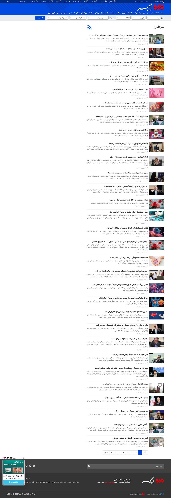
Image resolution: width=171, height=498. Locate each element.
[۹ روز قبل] (156, 107)
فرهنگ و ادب (155, 13)
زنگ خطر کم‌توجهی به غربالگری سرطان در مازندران (128, 143)
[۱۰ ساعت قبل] (156, 39)
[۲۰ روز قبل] (156, 204)
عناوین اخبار (51, 13)
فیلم (65, 13)
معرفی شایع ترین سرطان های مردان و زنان (131, 411)
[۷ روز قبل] (156, 93)
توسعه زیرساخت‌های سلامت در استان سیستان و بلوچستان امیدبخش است (119, 35)
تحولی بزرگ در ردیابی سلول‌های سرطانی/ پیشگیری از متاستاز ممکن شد (120, 284)
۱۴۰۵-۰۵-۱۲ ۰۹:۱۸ (141, 253)
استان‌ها (76, 13)
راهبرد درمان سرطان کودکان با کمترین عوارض (130, 438)
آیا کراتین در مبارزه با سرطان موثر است (133, 130)
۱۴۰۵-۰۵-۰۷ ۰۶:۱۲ (141, 320)
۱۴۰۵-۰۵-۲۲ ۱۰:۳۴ (141, 195)
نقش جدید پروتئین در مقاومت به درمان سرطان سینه (127, 173)
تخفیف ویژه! (13, 482)
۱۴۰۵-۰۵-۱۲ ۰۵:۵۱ (141, 266)
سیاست (91, 13)
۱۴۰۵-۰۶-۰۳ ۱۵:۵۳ (141, 85)
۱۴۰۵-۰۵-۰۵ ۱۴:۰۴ (141, 350)
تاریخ (162, 18)
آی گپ (93, 2)
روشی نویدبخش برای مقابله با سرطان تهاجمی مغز (128, 212)
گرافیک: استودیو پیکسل (135, 494)
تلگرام (111, 2)
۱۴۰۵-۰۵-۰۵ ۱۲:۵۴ (141, 363)
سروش (102, 2)
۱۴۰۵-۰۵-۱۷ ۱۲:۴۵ (141, 237)
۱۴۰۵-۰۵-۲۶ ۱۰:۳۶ (141, 168)
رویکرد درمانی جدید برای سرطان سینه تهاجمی (130, 89)
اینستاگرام (76, 2)
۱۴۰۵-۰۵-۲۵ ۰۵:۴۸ (141, 182)
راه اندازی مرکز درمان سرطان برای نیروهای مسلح (129, 76)
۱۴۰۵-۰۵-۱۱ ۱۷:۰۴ (141, 280)
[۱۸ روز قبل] (156, 190)
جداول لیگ (32, 2)
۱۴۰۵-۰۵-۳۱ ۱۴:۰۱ (141, 112)
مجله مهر (60, 13)
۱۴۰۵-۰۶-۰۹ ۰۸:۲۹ (141, 44)
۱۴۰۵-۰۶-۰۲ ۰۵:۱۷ (141, 98)
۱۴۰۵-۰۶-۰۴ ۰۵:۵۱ (141, 71)
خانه (162, 13)
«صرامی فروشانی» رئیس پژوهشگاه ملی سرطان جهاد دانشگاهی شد (122, 271)
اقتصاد (107, 13)
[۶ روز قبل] (156, 80)
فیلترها (112, 18)
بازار (102, 13)
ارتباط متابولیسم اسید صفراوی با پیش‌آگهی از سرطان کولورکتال (123, 298)
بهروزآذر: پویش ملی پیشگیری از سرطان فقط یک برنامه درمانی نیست (121, 368)
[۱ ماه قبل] (156, 288)
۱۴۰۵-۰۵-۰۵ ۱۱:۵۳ (141, 379)
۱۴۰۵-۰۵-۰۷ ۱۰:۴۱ (141, 293)
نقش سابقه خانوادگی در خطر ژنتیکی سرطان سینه (129, 257)
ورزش (97, 13)
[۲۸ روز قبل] (156, 245)
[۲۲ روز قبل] (156, 216)
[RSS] (89, 28)
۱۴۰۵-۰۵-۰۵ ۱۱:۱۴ (141, 406)
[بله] (30, 466)
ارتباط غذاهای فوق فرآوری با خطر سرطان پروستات (129, 62)
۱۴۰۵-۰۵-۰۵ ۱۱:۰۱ (141, 420)
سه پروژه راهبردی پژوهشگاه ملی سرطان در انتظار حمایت (126, 186)
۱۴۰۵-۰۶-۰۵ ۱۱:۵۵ (141, 58)
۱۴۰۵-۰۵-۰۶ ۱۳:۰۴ (141, 334)
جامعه (112, 13)
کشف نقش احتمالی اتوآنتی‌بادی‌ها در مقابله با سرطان (127, 228)
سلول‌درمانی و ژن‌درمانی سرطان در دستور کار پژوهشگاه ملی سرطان (122, 325)
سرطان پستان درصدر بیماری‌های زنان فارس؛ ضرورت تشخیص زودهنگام (120, 241)
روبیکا (57, 2)
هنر (148, 13)
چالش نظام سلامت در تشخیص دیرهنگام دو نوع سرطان (126, 397)
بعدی (106, 452)
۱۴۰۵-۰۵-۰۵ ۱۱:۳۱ (141, 393)
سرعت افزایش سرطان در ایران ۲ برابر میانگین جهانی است (125, 384)
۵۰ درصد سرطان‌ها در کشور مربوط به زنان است (130, 338)
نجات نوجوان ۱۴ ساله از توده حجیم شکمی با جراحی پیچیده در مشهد (121, 116)
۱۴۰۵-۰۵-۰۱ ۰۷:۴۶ (141, 447)
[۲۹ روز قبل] (156, 275)
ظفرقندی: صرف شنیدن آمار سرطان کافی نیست (130, 354)
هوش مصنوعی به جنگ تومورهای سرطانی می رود (129, 200)
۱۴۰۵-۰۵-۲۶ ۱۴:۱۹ (141, 152)
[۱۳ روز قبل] (156, 120)
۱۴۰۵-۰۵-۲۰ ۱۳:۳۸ (141, 206)
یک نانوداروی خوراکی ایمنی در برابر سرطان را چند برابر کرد (126, 103)
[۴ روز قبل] (156, 53)
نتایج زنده (43, 2)
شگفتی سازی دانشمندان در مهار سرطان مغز (131, 424)
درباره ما (27, 478)
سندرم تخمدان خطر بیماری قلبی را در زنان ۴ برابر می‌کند (126, 311)
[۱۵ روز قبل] (156, 177)
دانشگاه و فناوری (127, 13)
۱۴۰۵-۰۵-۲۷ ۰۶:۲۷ (141, 139)
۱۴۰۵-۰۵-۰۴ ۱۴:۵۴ (141, 433)
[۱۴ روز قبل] (156, 147)
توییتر (66, 2)
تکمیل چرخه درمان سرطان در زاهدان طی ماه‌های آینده (127, 49)
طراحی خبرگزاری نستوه (153, 494)
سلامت (118, 13)
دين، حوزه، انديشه (139, 13)
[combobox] (153, 18)
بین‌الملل (84, 13)
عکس (71, 13)
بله (85, 2)
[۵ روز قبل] (156, 66)
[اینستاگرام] (26, 466)
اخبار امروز (40, 18)
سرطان (159, 27)
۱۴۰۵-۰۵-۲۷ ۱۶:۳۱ (141, 125)
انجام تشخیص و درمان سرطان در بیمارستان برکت (129, 157)
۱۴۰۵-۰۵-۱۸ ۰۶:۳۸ (141, 223)
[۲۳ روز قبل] (156, 232)
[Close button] (23, 458)
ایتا (50, 2)
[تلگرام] (33, 466)
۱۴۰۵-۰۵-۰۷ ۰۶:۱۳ (141, 307)
